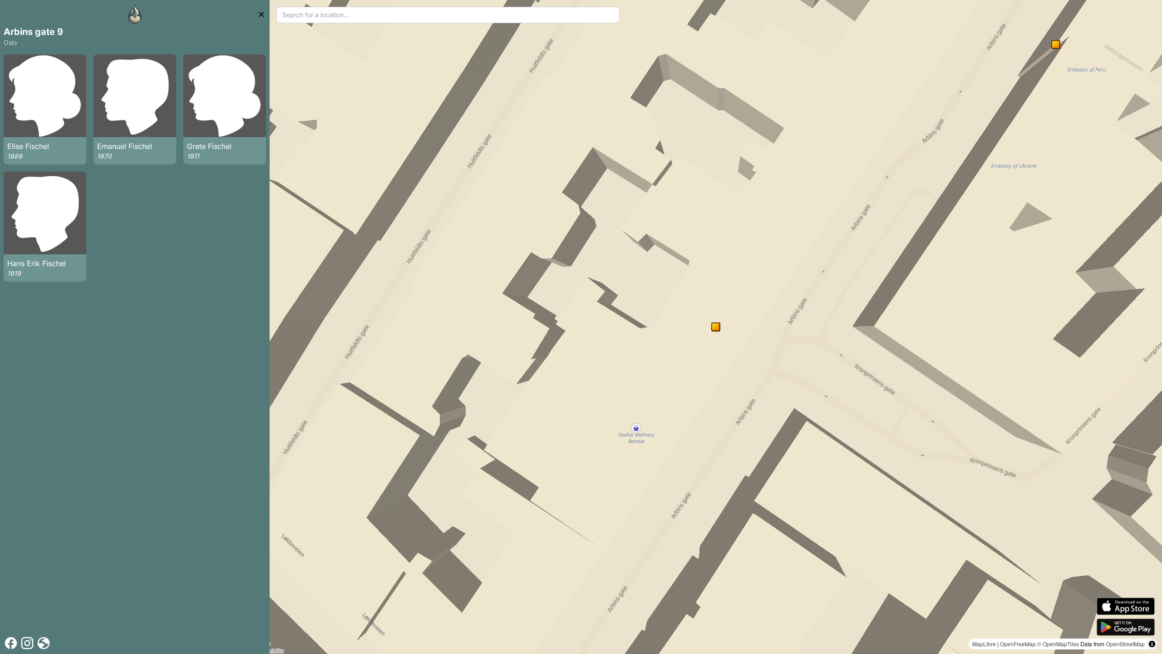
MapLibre (984, 644)
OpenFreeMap (1018, 644)
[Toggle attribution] (1152, 644)
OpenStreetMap (1125, 644)
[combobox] (448, 15)
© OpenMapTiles (1058, 644)
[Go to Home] (135, 14)
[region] (716, 327)
